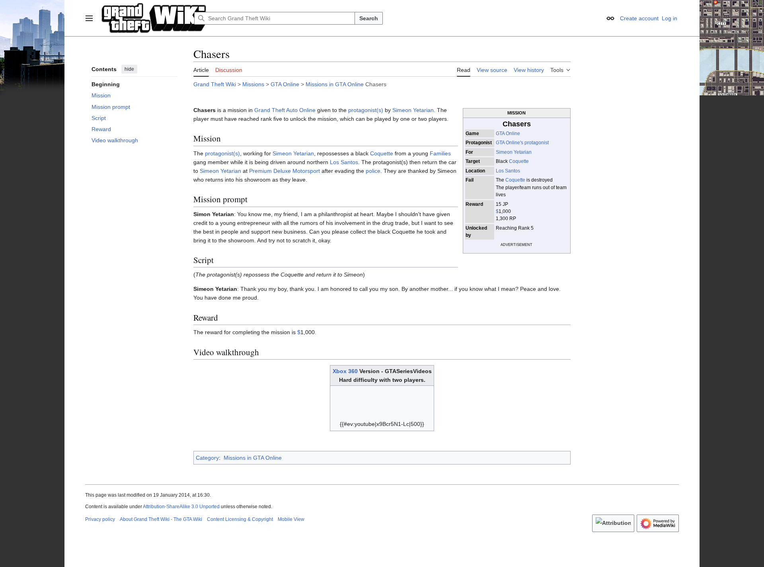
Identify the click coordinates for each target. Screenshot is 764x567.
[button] (89, 18)
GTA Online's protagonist (522, 142)
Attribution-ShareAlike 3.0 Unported (181, 506)
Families (440, 153)
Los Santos (508, 171)
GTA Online (285, 84)
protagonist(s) (365, 110)
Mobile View (291, 519)
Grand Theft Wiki (214, 84)
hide (129, 69)
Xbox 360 (345, 371)
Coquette (519, 161)
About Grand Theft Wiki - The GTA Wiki (161, 519)
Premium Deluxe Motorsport (284, 171)
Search (368, 18)
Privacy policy (100, 519)
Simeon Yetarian (514, 152)
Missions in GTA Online (335, 84)
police (373, 171)
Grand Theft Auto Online (285, 110)
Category (207, 458)
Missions (253, 84)
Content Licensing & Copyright (240, 519)
